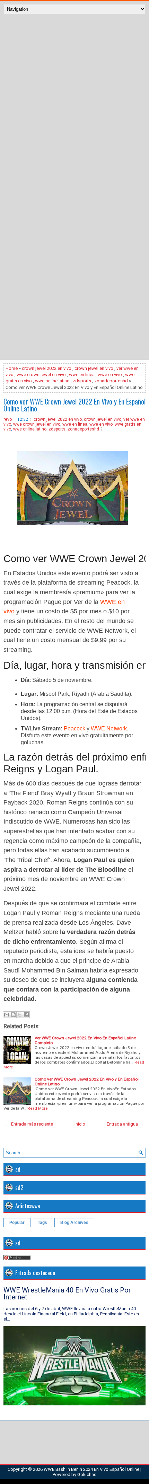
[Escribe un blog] (13, 1014)
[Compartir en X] (19, 1014)
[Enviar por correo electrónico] (6, 1014)
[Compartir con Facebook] (26, 1014)
